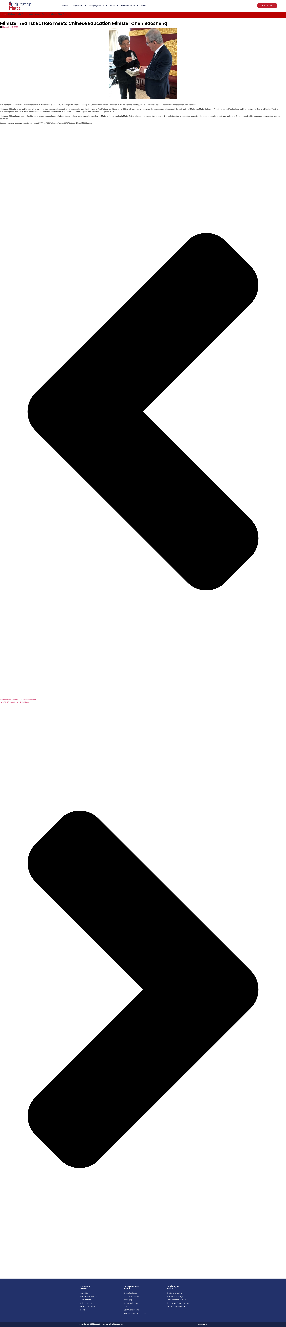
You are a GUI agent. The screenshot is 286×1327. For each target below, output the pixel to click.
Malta (112, 5)
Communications (131, 1310)
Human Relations (131, 1303)
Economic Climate (132, 1296)
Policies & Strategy (175, 1296)
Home (65, 5)
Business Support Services (135, 1313)
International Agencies (176, 1306)
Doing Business (77, 5)
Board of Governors (89, 1296)
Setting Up (128, 1300)
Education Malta (128, 5)
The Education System (176, 1300)
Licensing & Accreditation (178, 1303)
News (143, 5)
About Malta (85, 1300)
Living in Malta (86, 1303)
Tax (125, 1306)
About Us (84, 1293)
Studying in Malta (96, 5)
